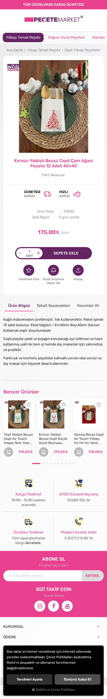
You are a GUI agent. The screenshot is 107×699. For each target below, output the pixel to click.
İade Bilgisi (40, 217)
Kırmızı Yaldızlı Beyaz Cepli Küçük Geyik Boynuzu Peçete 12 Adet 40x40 (53, 439)
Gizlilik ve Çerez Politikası (55, 690)
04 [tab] (51, 463)
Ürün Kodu (45, 211)
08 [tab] (66, 463)
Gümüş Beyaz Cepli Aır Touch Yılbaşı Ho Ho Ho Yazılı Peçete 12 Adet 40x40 (89, 439)
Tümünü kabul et (77, 679)
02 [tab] (43, 463)
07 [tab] (62, 463)
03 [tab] (47, 463)
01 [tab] (36, 463)
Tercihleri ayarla (30, 679)
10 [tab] (74, 463)
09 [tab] (70, 463)
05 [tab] (55, 463)
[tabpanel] (23, 37)
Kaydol (93, 576)
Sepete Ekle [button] (66, 253)
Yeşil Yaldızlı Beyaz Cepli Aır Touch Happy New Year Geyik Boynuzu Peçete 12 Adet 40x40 (18, 439)
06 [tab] (58, 463)
